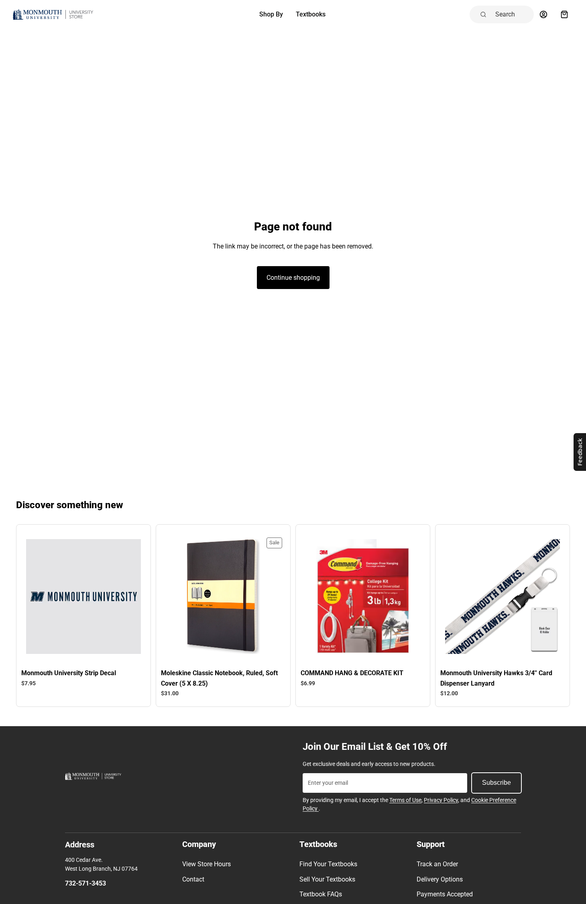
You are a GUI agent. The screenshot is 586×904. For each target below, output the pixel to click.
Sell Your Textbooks (327, 879)
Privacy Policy (441, 800)
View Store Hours (206, 864)
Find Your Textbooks (328, 864)
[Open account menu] (543, 14)
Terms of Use (405, 800)
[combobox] (512, 14)
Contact (193, 879)
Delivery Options (440, 879)
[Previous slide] (38, 596)
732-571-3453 (85, 883)
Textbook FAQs (320, 894)
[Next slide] (129, 596)
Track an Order (437, 864)
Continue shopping (293, 277)
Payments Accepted (445, 894)
